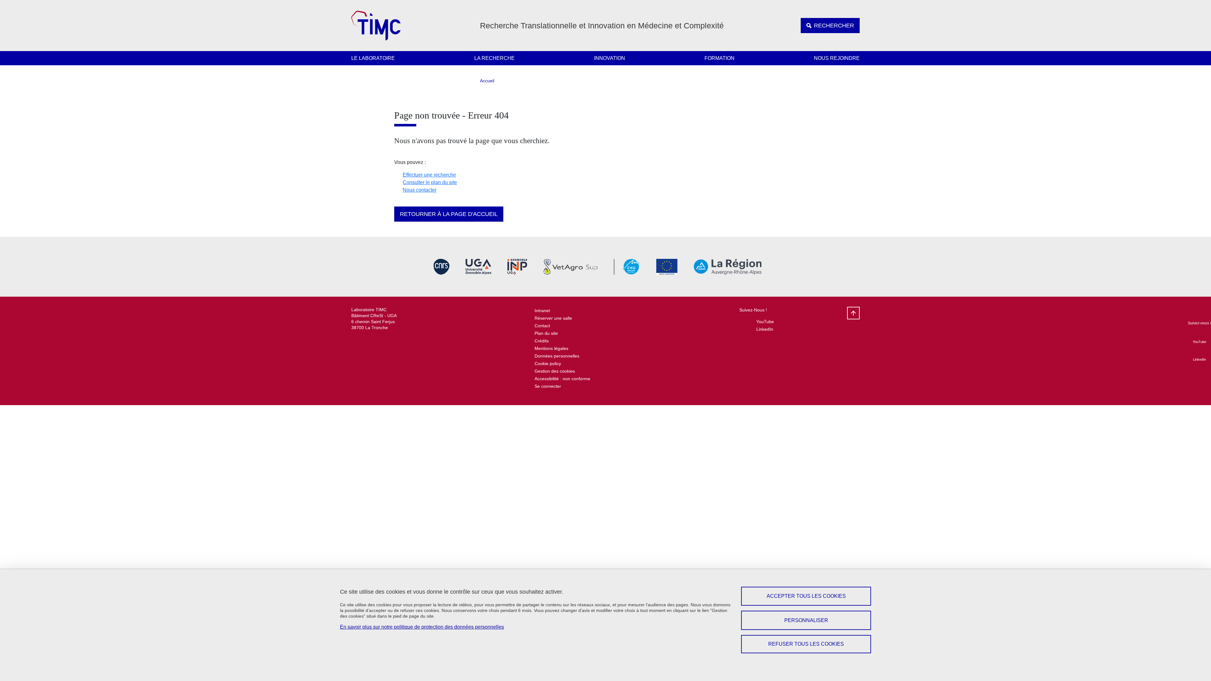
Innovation (609, 58)
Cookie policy (548, 363)
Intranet (542, 310)
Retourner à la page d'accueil (449, 214)
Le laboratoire (373, 58)
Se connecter (548, 386)
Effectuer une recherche (429, 175)
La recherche (494, 58)
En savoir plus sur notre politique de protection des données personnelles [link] (422, 627)
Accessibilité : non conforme (562, 378)
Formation (719, 58)
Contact (542, 325)
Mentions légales (551, 348)
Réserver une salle (553, 318)
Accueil (487, 80)
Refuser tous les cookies (806, 644)
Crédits (542, 340)
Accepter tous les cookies (806, 596)
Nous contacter (419, 190)
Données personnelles (557, 355)
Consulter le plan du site (430, 182)
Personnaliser (806, 620)
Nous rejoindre (837, 58)
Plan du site (546, 333)
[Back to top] (853, 313)
